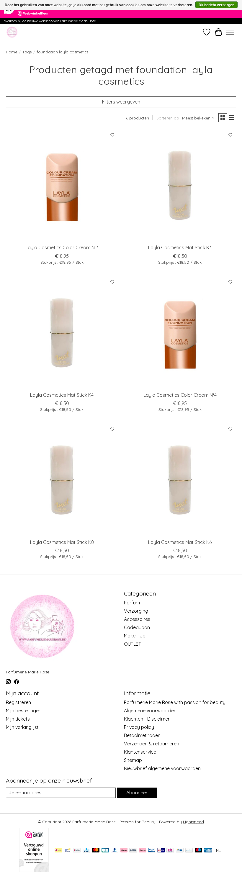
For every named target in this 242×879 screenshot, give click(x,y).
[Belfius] (77, 850)
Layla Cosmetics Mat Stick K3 (180, 247)
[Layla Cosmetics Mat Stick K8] (62, 480)
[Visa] (180, 850)
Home (11, 52)
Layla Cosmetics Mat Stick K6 (180, 542)
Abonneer (137, 793)
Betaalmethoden (142, 735)
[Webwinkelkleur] (34, 870)
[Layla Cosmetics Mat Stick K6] (180, 480)
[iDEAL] (58, 850)
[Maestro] (198, 850)
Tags (27, 52)
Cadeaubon (137, 627)
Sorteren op (167, 118)
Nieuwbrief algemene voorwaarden (162, 768)
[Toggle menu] (230, 32)
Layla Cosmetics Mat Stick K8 (62, 542)
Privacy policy (139, 727)
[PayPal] (115, 850)
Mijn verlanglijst (22, 727)
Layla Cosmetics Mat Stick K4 (62, 395)
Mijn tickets (18, 719)
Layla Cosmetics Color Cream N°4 (180, 395)
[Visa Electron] (151, 850)
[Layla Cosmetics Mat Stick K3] (180, 185)
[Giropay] (161, 850)
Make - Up (134, 636)
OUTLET (132, 644)
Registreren (18, 702)
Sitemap (133, 760)
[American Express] (208, 850)
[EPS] (170, 850)
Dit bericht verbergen (216, 5)
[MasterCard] (96, 850)
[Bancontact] (67, 850)
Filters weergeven (121, 102)
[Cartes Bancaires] (105, 850)
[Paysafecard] (189, 850)
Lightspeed (193, 821)
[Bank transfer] (133, 850)
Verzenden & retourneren (151, 744)
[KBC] (86, 850)
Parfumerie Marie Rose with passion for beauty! (175, 702)
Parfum (132, 603)
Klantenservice (140, 752)
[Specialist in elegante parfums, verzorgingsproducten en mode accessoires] (12, 32)
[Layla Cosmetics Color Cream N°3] (62, 185)
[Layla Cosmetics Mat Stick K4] (62, 333)
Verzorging (136, 611)
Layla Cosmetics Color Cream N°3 (62, 247)
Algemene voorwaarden (150, 711)
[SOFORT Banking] (142, 850)
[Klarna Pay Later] (123, 850)
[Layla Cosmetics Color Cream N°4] (180, 333)
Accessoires (137, 619)
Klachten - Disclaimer (147, 719)
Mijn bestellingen (23, 711)
